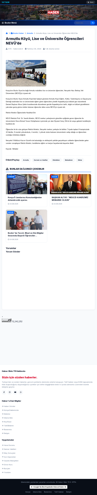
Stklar (80, 160)
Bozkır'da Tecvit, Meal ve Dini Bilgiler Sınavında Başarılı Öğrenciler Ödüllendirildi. (26, 235)
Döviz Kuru (8, 465)
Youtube (7, 472)
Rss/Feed (7, 422)
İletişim (5, 2)
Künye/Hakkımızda (11, 410)
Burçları (7, 468)
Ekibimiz (7, 414)
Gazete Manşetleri (11, 461)
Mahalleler (69, 160)
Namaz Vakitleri (10, 449)
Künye (28, 492)
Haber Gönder (9, 406)
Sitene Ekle (8, 418)
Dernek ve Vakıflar (41, 160)
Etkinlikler (56, 160)
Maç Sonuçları (9, 453)
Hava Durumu (9, 445)
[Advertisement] (48, 340)
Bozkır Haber (18, 33)
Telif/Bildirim (9, 426)
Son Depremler (10, 457)
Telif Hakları (59, 492)
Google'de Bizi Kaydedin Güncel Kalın (48, 487)
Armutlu (30, 33)
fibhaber (15, 149)
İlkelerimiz (8, 430)
